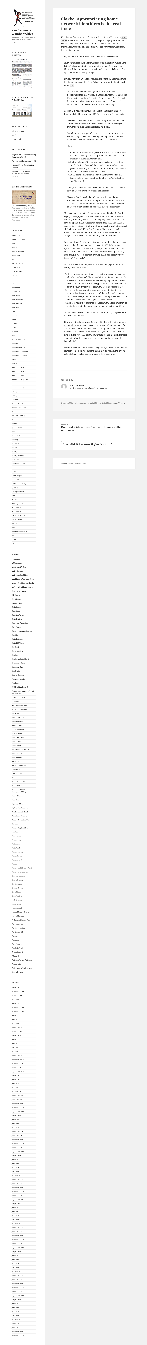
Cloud (14, 279)
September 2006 (18, 1247)
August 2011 (16, 1035)
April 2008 (16, 1171)
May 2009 (15, 1127)
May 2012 (15, 1023)
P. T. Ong (15, 824)
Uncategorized (17, 503)
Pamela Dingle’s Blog (20, 828)
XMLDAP (15, 539)
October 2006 (17, 1243)
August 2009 (16, 1115)
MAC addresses (111, 139)
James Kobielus (17, 741)
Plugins (14, 864)
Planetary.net (17, 860)
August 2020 (16, 987)
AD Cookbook (17, 563)
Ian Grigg (15, 713)
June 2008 (15, 1163)
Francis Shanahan (18, 697)
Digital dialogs (17, 639)
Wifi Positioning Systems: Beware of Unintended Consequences (21, 173)
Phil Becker (16, 844)
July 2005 (15, 1303)
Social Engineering (19, 483)
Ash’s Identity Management (22, 587)
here (72, 85)
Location (15, 399)
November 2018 (18, 991)
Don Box (15, 655)
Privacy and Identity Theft (22, 868)
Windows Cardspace (19, 531)
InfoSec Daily (17, 725)
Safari (14, 467)
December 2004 (18, 1331)
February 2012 (17, 1027)
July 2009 (15, 1119)
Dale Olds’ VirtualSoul (20, 623)
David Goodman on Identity (22, 631)
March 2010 (16, 1091)
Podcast (15, 447)
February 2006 (17, 1275)
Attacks (14, 243)
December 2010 (18, 1059)
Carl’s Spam (16, 607)
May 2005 (15, 1311)
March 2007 (16, 1223)
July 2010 (15, 1079)
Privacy (14, 451)
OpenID (14, 423)
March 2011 (16, 1051)
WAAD (14, 523)
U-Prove (15, 499)
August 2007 (16, 1203)
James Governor (18, 737)
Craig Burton (17, 619)
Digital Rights (17, 303)
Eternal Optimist (18, 675)
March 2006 (16, 1271)
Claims (14, 275)
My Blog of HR (17, 804)
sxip (13, 495)
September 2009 (18, 1111)
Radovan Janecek (18, 876)
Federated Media (18, 679)
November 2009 (18, 1107)
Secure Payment (18, 475)
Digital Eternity (17, 295)
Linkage (15, 395)
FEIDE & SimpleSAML (20, 687)
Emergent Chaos (18, 667)
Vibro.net (15, 956)
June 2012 (15, 1019)
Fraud (14, 327)
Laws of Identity (18, 387)
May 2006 (15, 1263)
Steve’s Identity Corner (20, 912)
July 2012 (15, 1015)
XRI (13, 543)
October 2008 (17, 1147)
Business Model (17, 263)
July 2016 (15, 1003)
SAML (14, 471)
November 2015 (18, 1007)
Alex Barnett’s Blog (19, 567)
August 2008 (16, 1155)
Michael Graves (17, 796)
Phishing (15, 439)
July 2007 (15, 1207)
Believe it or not (18, 251)
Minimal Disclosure (19, 407)
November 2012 (18, 1011)
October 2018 (17, 995)
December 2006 (18, 1235)
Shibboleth (16, 479)
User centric (16, 507)
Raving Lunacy (17, 880)
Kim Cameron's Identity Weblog (22, 32)
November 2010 (18, 1063)
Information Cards (19, 367)
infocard (15, 363)
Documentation (17, 651)
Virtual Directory (18, 515)
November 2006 (18, 1239)
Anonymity (16, 235)
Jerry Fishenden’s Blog (20, 749)
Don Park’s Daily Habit (20, 659)
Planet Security (17, 856)
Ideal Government (19, 717)
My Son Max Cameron (20, 808)
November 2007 (18, 1191)
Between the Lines (19, 591)
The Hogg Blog (17, 924)
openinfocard (17, 427)
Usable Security (18, 952)
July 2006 (15, 1255)
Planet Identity (17, 852)
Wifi (13, 527)
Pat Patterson (17, 836)
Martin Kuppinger (19, 781)
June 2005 (15, 1307)
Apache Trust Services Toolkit (23, 583)
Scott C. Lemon (17, 900)
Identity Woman (18, 721)
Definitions (16, 287)
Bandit (14, 247)
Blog (13, 259)
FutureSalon (16, 701)
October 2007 (17, 1195)
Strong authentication (20, 491)
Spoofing (15, 487)
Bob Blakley (16, 599)
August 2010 (16, 1075)
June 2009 (15, 1123)
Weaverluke (16, 964)
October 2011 (17, 1031)
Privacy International (20, 872)
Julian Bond (16, 761)
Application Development (21, 239)
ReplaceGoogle (17, 888)
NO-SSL (15, 419)
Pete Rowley (16, 840)
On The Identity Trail (20, 812)
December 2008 (18, 1139)
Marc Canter (16, 777)
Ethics (14, 311)
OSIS (13, 431)
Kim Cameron (17, 773)
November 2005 (18, 1287)
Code (13, 283)
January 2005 (17, 1327)
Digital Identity (17, 299)
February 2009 (17, 1131)
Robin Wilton (17, 896)
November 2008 (18, 1143)
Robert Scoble (17, 892)
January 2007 (17, 1231)
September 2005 (18, 1295)
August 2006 (16, 1251)
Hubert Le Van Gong (19, 709)
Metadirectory (17, 403)
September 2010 (18, 1071)
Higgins (15, 335)
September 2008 (18, 1151)
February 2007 (17, 1227)
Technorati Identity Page (21, 920)
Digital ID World (18, 643)
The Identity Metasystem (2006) (24, 161)
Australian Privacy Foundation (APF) (85, 312)
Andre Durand (17, 571)
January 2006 (17, 1279)
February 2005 (17, 1323)
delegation (16, 291)
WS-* (14, 535)
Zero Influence (17, 972)
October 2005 (17, 1291)
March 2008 (16, 1175)
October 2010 (17, 1067)
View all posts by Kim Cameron (96, 388)
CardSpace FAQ (17, 271)
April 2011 (16, 1047)
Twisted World (17, 948)
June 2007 (15, 1211)
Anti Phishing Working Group (23, 579)
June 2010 (15, 1083)
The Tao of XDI (17, 932)
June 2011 (15, 1043)
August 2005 (16, 1299)
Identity (15, 343)
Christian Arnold (18, 615)
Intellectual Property (20, 379)
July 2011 (15, 1039)
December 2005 (18, 1283)
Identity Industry (18, 347)
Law (13, 383)
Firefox (14, 323)
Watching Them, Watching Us (23, 960)
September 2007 (18, 1199)
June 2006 (15, 1259)
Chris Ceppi (16, 611)
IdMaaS (14, 359)
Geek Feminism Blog (19, 705)
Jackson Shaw (17, 733)
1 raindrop (16, 559)
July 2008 (15, 1159)
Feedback (15, 683)
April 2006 (16, 1267)
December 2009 (18, 1103)
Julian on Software (19, 765)
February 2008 (17, 1179)
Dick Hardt (16, 635)
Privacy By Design (18, 455)
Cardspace (16, 267)
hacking (15, 331)
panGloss (15, 832)
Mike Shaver (16, 800)
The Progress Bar (18, 928)
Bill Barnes (16, 595)
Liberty (14, 391)
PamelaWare (17, 435)
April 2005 (16, 1315)
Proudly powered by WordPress (73, 464)
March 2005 (16, 1319)
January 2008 (17, 1183)
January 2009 (17, 1135)
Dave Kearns (16, 627)
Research (15, 459)
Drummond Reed (18, 663)
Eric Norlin (16, 671)
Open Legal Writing (19, 816)
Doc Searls (16, 647)
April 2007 (16, 1219)
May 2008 (15, 1167)
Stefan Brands (17, 908)
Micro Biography (18, 131)
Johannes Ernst (17, 753)
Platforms (15, 443)
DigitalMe (15, 307)
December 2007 (18, 1187)
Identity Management (20, 351)
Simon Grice (16, 904)
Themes (15, 936)
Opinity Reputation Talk (21, 820)
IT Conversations (18, 729)
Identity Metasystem (19, 355)
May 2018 (15, 999)
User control (16, 511)
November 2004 (18, 1335)
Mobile (14, 411)
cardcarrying (17, 603)
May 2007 (15, 1215)
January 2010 (17, 1099)
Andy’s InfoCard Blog (20, 575)
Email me (15, 135)
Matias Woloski (17, 785)
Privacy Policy (17, 139)
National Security (18, 415)
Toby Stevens (17, 944)
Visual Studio (17, 519)
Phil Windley (17, 848)
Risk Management (18, 463)
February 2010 (17, 1095)
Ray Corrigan (17, 884)
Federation (16, 319)
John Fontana (17, 757)
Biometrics (16, 255)
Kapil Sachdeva (17, 769)
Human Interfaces (19, 339)
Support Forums (18, 916)
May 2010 (15, 1087)
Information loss (18, 375)
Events (14, 315)
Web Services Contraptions (22, 968)
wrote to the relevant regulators (90, 347)
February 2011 (17, 1055)
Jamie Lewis (16, 745)
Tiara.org (15, 940)
